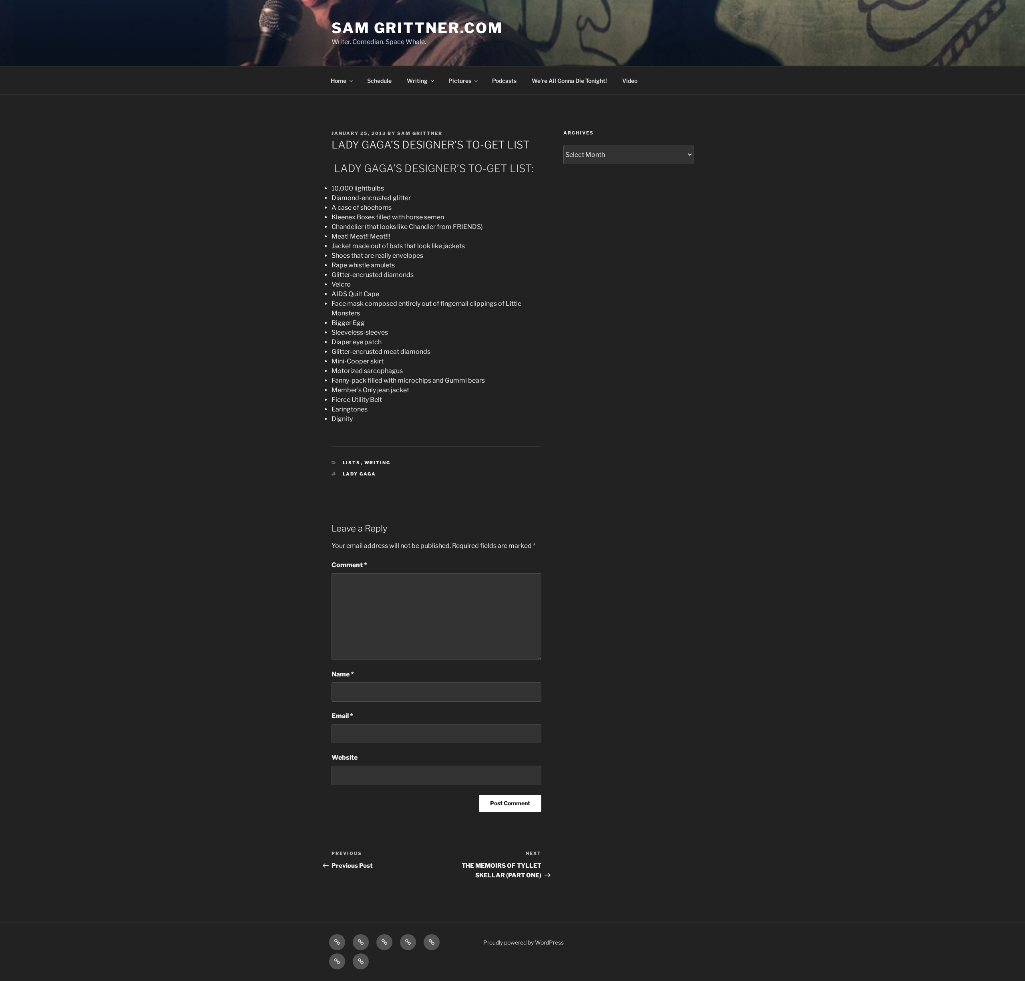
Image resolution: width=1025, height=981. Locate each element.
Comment (349, 565)
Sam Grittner (419, 133)
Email (342, 716)
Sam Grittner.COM (417, 28)
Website (345, 757)
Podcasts (504, 80)
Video (629, 80)
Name (343, 674)
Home (338, 80)
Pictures (459, 80)
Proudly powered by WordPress (523, 942)
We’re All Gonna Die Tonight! (569, 80)
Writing (417, 80)
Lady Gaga (359, 474)
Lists (352, 462)
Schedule (379, 80)
